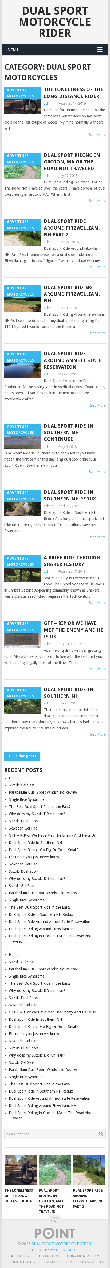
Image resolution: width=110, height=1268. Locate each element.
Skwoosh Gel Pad (23, 828)
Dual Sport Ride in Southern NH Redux (70, 495)
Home (13, 778)
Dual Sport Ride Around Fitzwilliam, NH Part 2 (72, 227)
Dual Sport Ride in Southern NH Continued (68, 432)
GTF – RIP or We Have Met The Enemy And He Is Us (73, 629)
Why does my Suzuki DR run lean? (37, 814)
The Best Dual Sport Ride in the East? (40, 807)
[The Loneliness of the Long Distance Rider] (21, 1170)
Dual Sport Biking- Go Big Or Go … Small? (43, 850)
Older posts (24, 756)
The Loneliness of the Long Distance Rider (73, 93)
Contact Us (48, 1256)
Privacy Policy (57, 1262)
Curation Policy (83, 1256)
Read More (97, 135)
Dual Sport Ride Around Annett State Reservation (72, 360)
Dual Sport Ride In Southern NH (68, 693)
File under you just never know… (36, 857)
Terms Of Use (92, 1262)
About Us (20, 1256)
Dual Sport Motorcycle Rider (55, 22)
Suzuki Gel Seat (21, 785)
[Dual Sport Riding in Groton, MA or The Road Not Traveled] (55, 1170)
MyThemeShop (63, 1250)
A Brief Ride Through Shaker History (72, 561)
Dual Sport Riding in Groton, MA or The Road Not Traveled (72, 161)
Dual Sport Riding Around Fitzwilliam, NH (72, 294)
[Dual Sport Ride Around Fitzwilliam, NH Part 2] (89, 1170)
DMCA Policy (23, 1262)
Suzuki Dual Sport (23, 821)
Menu (12, 50)
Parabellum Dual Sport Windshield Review (43, 792)
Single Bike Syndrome (26, 799)
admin (48, 103)
